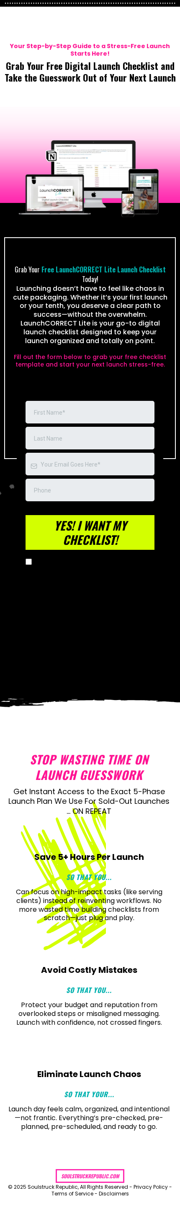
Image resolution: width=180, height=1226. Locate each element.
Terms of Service (72, 1193)
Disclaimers (114, 1193)
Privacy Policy (151, 1186)
